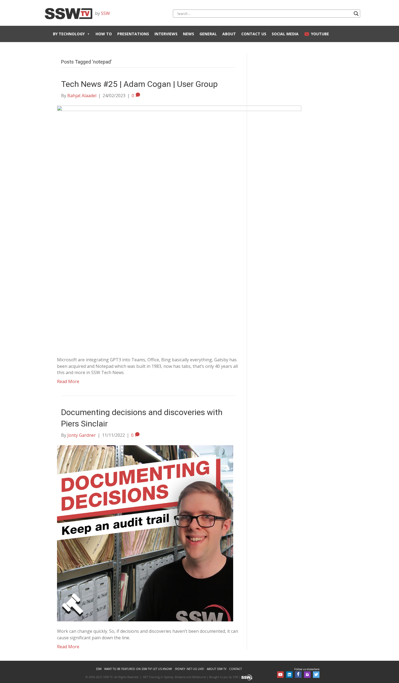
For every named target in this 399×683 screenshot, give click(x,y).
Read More (68, 381)
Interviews (166, 33)
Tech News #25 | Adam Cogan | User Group (139, 84)
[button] (280, 674)
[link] (99, 669)
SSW (105, 13)
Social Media (285, 33)
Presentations (133, 33)
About (229, 33)
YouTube (320, 33)
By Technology (69, 33)
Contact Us (253, 33)
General (208, 33)
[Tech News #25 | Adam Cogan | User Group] (179, 227)
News (188, 33)
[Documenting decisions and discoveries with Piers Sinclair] (145, 533)
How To (104, 33)
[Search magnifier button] (356, 13)
